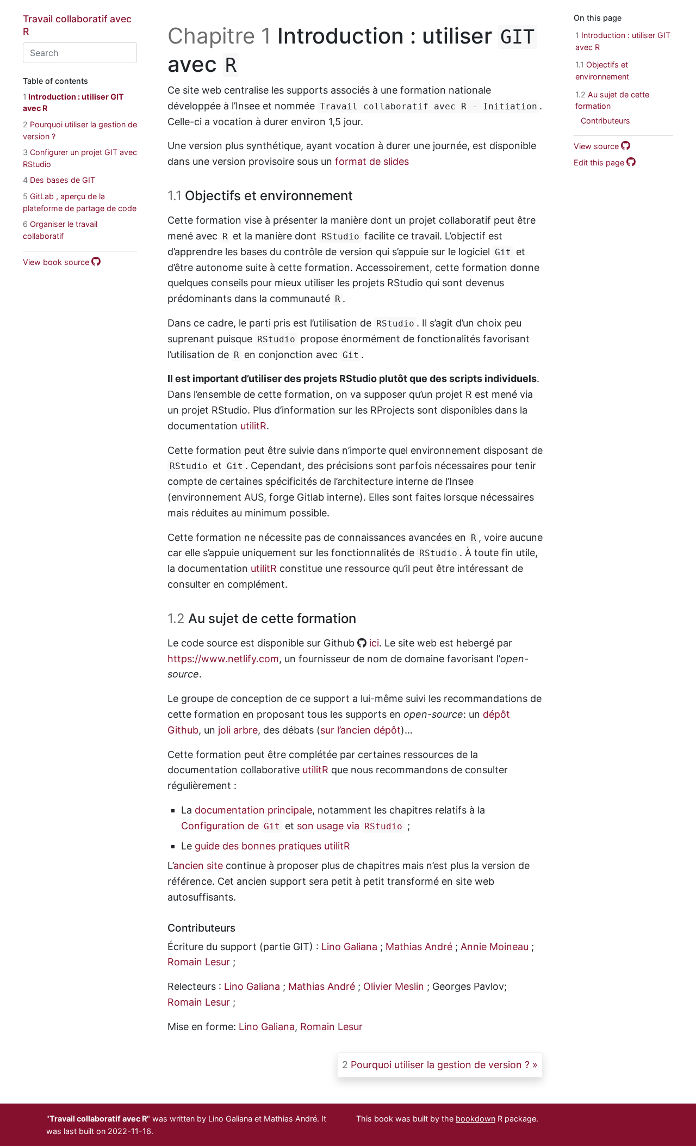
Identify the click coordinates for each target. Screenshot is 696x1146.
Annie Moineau (495, 946)
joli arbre (238, 730)
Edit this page (600, 162)
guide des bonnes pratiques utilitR (272, 846)
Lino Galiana (349, 946)
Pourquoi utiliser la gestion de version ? (436, 1064)
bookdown (475, 1118)
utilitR (253, 426)
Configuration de (230, 825)
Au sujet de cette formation (612, 99)
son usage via (349, 825)
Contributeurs (605, 120)
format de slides (372, 161)
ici (374, 643)
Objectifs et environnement (602, 70)
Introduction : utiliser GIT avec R (622, 41)
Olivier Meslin (393, 986)
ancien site (198, 865)
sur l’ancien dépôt (360, 730)
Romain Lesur (198, 962)
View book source (57, 261)
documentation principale (253, 810)
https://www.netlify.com (223, 658)
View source (597, 146)
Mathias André (419, 946)
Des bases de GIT (59, 179)
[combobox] (80, 52)
